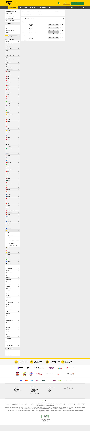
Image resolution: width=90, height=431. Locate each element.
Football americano (61, 410)
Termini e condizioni (33, 388)
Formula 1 (56, 410)
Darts (51, 411)
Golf (49, 411)
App (48, 392)
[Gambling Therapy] (51, 368)
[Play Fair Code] (60, 368)
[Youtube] (72, 388)
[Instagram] (67, 388)
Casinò (49, 389)
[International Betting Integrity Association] (39, 368)
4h (11, 36)
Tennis (53, 410)
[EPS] (37, 381)
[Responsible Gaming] (28, 368)
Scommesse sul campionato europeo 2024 (33, 410)
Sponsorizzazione (16, 389)
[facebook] (65, 388)
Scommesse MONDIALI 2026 (21, 410)
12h (16, 36)
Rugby (75, 410)
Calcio (15, 410)
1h (5, 36)
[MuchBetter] (48, 381)
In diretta (49, 388)
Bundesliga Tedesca (43, 410)
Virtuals (49, 391)
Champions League (79, 410)
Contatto (15, 391)
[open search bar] (6, 7)
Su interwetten (16, 387)
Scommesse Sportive (51, 387)
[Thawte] (70, 368)
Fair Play (31, 392)
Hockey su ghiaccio (67, 410)
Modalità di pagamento (17, 390)
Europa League (49, 410)
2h (8, 36)
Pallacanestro (40, 411)
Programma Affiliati (17, 388)
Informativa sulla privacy (34, 389)
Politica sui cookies (33, 390)
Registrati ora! (77, 3)
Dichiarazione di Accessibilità (34, 393)
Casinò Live (50, 390)
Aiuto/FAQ (31, 387)
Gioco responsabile (33, 391)
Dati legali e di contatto (33, 394)
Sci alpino (47, 411)
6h (13, 36)
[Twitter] (70, 388)
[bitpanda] (43, 381)
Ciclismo (72, 410)
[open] (45, 418)
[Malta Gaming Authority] (19, 368)
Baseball (44, 411)
